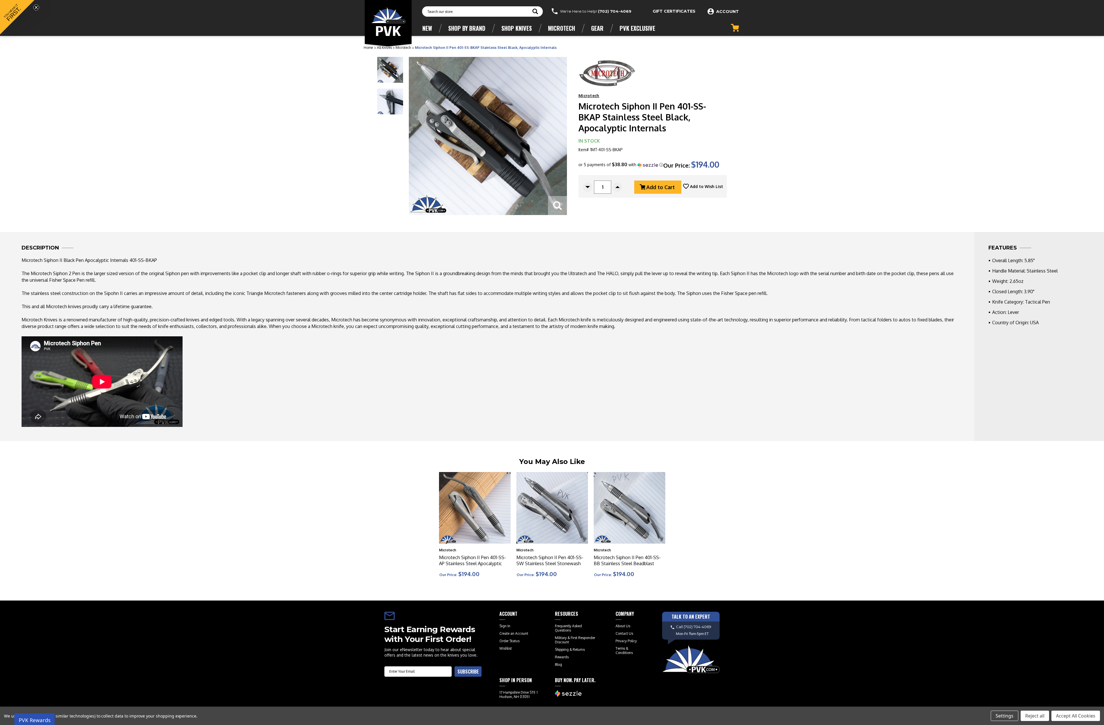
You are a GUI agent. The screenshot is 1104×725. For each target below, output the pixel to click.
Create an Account (513, 633)
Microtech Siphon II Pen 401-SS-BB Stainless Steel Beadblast (627, 560)
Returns (579, 649)
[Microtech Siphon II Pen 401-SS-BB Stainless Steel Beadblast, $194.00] (629, 508)
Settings (1004, 716)
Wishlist (505, 648)
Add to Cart (660, 187)
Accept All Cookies (1075, 716)
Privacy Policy (626, 641)
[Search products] (535, 12)
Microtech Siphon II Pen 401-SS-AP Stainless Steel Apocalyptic (472, 560)
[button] (620, 165)
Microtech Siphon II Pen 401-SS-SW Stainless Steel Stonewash (549, 560)
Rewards (562, 657)
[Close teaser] (36, 7)
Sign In (504, 626)
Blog (558, 664)
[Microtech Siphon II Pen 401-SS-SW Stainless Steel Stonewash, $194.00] (552, 508)
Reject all (1034, 716)
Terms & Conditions (624, 650)
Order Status (509, 641)
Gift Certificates (674, 11)
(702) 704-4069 (614, 11)
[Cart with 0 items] (735, 28)
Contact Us (624, 633)
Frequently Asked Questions (568, 628)
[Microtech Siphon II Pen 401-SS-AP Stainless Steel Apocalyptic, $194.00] (475, 508)
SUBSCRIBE (468, 671)
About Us (623, 626)
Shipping (562, 649)
